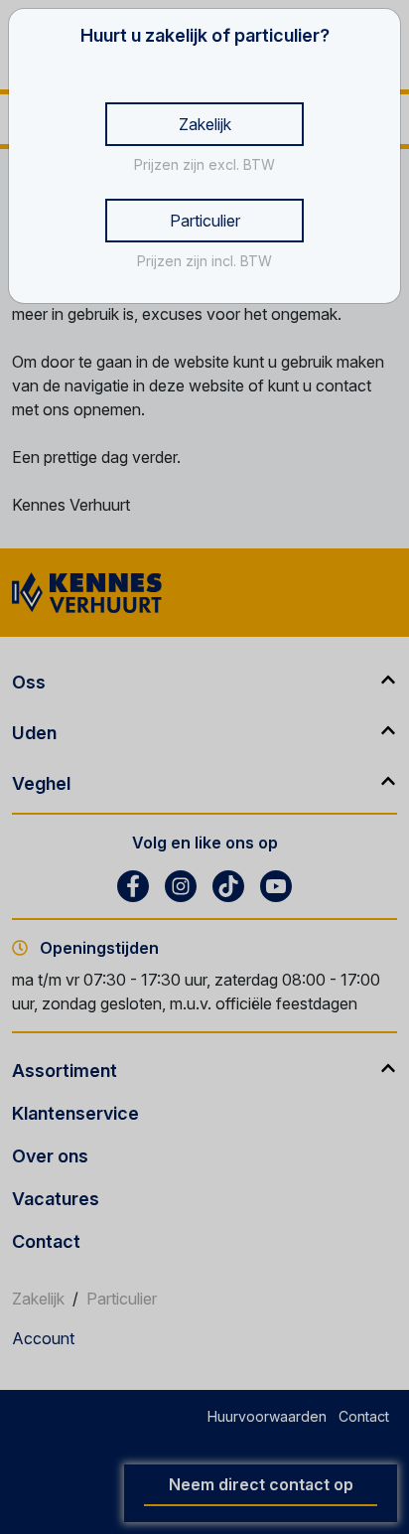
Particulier (205, 220)
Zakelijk (205, 124)
